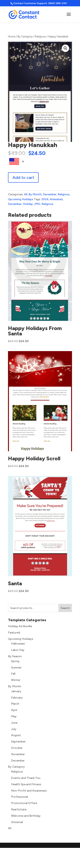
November (18, 754)
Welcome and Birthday (26, 816)
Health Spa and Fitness (26, 784)
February (17, 697)
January (16, 691)
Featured (14, 632)
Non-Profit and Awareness (29, 790)
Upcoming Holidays (20, 199)
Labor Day (17, 650)
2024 (45, 199)
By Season (15, 656)
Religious (40, 36)
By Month (35, 194)
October (17, 748)
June (14, 722)
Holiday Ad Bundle (20, 626)
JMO (37, 204)
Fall (13, 673)
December (49, 194)
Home (11, 36)
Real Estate (18, 809)
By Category (25, 36)
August (16, 735)
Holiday (28, 204)
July (13, 729)
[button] (65, 48)
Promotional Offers (24, 803)
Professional (19, 797)
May (14, 716)
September (18, 741)
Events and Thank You (25, 778)
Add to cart (23, 177)
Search (65, 608)
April (14, 710)
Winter (15, 680)
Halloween (18, 643)
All (25, 194)
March (15, 703)
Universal (17, 822)
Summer (16, 667)
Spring (15, 661)
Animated (56, 199)
